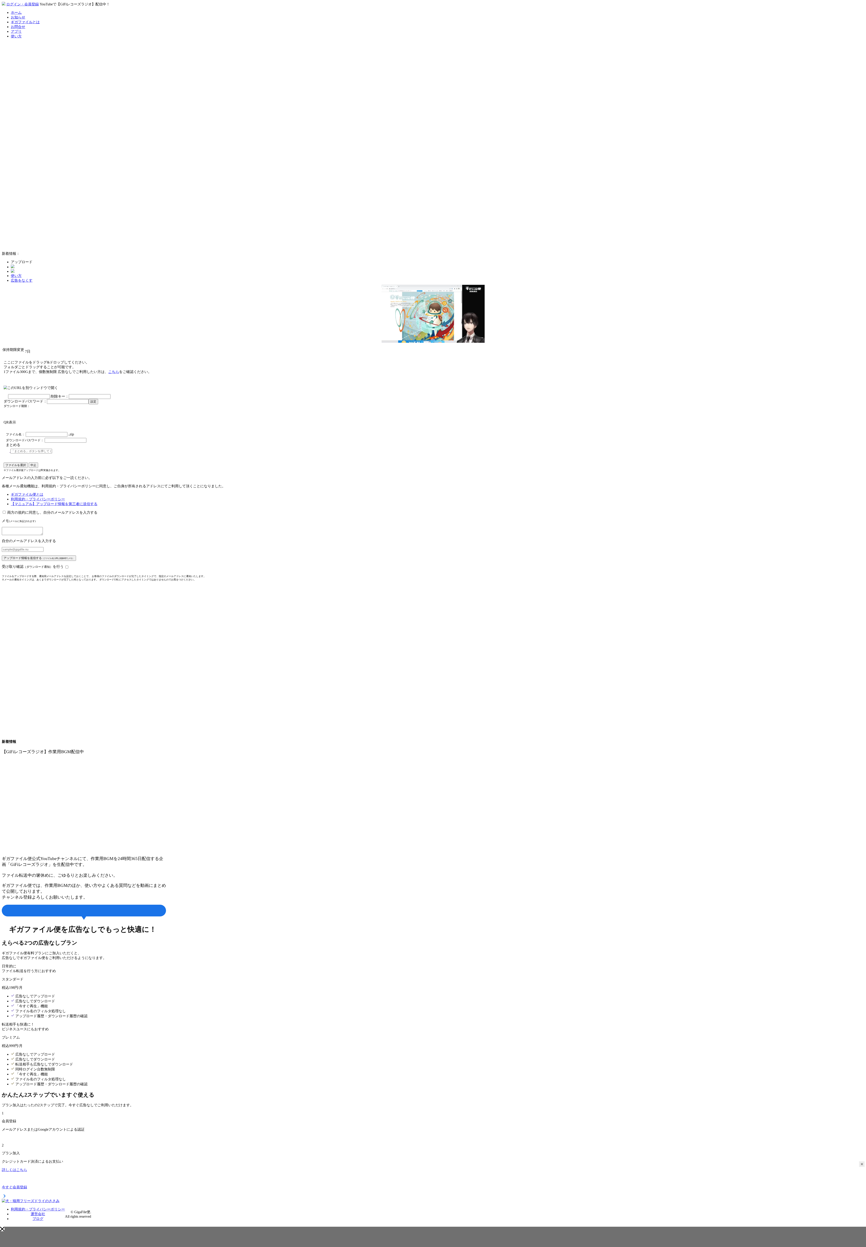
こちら (113, 372)
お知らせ (18, 17)
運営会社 (38, 1214)
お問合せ (18, 27)
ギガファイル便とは (27, 494)
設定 (93, 401)
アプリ (16, 31)
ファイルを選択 (15, 465)
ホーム (16, 12)
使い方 (16, 36)
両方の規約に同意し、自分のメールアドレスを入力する (52, 512)
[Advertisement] (35, 180)
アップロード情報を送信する (39, 558)
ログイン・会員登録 (22, 4)
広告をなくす (21, 280)
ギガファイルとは (25, 22)
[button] (2, 1229)
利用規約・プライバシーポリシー (38, 499)
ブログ (37, 1219)
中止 (33, 465)
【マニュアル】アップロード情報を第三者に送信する (54, 504)
